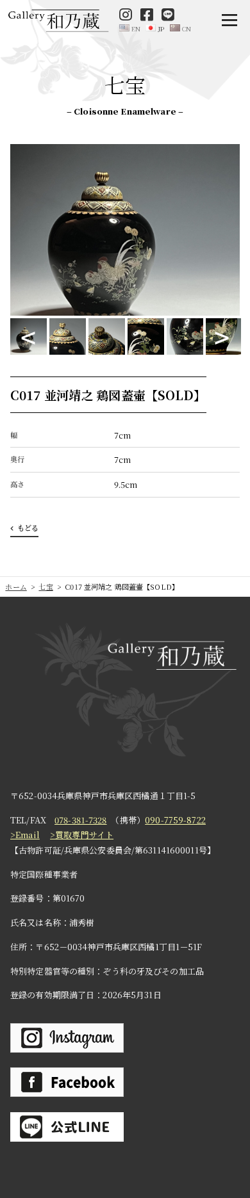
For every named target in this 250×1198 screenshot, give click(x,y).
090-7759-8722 (175, 820)
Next (222, 336)
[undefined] (129, 28)
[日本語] (155, 28)
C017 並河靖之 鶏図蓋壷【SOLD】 (108, 394)
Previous (28, 336)
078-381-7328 (80, 820)
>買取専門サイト (81, 835)
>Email (25, 835)
